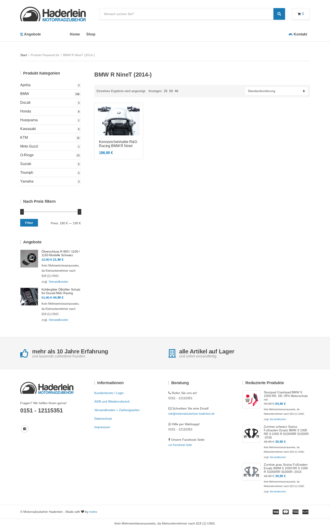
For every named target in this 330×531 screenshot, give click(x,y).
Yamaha (26, 181)
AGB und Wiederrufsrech (112, 401)
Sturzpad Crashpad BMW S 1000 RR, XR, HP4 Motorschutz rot (286, 395)
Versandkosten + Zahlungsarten (117, 410)
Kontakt (300, 34)
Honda (25, 111)
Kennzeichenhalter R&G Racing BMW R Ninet (118, 144)
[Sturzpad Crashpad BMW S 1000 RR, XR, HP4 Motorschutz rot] (251, 399)
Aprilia (25, 85)
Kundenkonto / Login (109, 393)
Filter (29, 223)
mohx (93, 511)
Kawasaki (28, 129)
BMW (24, 94)
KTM (24, 137)
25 (165, 91)
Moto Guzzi (29, 146)
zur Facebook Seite (180, 445)
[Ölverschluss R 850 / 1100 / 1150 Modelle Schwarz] (29, 259)
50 (171, 91)
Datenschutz (103, 418)
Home (75, 34)
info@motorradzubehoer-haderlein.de (191, 413)
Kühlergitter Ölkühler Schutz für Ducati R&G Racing (61, 291)
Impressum (102, 427)
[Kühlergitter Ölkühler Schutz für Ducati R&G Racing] (29, 297)
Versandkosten (58, 281)
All (176, 91)
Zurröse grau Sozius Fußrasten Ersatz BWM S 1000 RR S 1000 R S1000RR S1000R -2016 (286, 468)
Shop (90, 34)
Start (23, 55)
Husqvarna (29, 120)
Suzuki (25, 164)
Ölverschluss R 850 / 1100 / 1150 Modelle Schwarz (61, 253)
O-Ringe (27, 155)
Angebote (32, 34)
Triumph (26, 172)
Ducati (25, 102)
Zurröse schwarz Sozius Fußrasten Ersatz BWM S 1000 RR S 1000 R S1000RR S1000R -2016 (286, 432)
